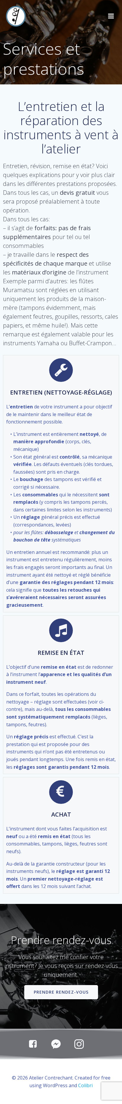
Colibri (85, 1085)
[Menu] (111, 16)
